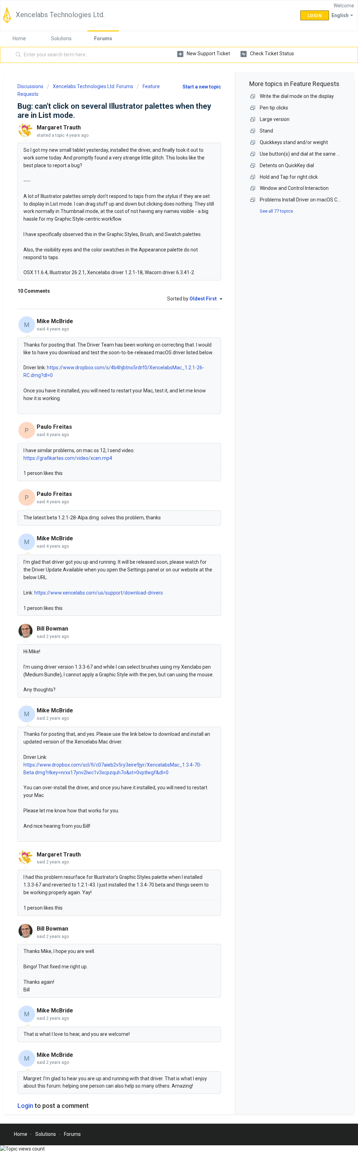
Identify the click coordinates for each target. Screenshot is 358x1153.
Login (25, 1105)
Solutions (61, 38)
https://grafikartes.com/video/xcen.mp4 (67, 458)
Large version (274, 119)
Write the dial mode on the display (297, 96)
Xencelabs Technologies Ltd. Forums (93, 86)
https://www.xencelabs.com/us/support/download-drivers (98, 593)
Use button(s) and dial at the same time (303, 154)
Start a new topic (201, 87)
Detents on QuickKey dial (287, 165)
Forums (103, 38)
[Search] (18, 55)
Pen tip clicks (274, 108)
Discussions (30, 86)
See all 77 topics (276, 211)
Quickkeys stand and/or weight (294, 142)
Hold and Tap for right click (289, 177)
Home (19, 38)
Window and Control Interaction (294, 188)
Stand (266, 131)
